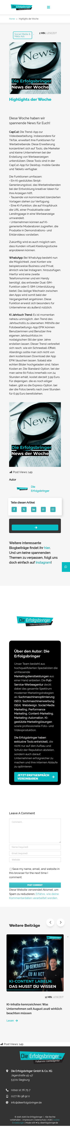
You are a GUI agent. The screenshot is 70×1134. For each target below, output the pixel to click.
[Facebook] (14, 509)
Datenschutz (40, 1120)
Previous (50, 922)
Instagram (43, 562)
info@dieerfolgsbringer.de (26, 1102)
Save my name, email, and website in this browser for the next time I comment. (34, 873)
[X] (24, 509)
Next (60, 922)
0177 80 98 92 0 (20, 1096)
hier (47, 548)
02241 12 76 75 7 (20, 1090)
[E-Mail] (52, 509)
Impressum (28, 1120)
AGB (50, 1120)
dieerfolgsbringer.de (49, 1123)
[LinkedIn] (33, 509)
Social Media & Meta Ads (22, 35)
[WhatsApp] (43, 509)
